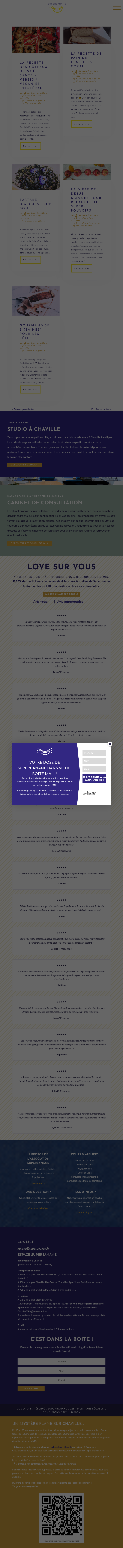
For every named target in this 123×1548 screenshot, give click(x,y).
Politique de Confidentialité (90, 793)
